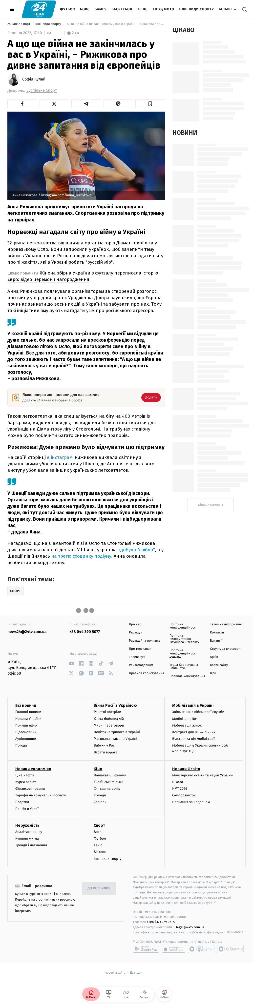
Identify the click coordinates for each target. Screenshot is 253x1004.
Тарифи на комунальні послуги (40, 795)
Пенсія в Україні (28, 809)
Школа (177, 782)
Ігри (213, 673)
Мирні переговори (109, 725)
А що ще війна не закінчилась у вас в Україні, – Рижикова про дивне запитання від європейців (115, 24)
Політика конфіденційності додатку (182, 653)
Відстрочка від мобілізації (193, 739)
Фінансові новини (30, 789)
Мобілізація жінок (187, 725)
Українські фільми (108, 782)
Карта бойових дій (109, 719)
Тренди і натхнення (31, 845)
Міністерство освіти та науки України (202, 775)
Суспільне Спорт (41, 90)
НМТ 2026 (179, 789)
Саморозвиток (184, 795)
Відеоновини (26, 732)
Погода (21, 745)
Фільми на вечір (107, 789)
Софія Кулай (33, 79)
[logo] (39, 9)
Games (101, 9)
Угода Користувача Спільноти (183, 666)
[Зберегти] (150, 104)
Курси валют (25, 782)
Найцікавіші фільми (110, 775)
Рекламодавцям (141, 665)
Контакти (217, 632)
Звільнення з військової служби (198, 712)
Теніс (142, 9)
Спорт (99, 825)
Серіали (100, 802)
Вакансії (216, 640)
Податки (22, 802)
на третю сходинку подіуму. (81, 556)
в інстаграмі (60, 457)
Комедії (100, 795)
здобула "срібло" (136, 549)
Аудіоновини (25, 739)
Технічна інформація (226, 624)
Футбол (67, 9)
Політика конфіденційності (182, 626)
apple (173, 949)
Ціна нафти (24, 775)
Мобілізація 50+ (185, 719)
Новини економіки (33, 769)
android (146, 949)
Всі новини (25, 705)
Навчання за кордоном (191, 802)
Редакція (135, 632)
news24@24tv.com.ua (27, 632)
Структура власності (225, 648)
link (71, 663)
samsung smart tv (230, 949)
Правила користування (146, 673)
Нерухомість (27, 825)
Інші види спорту (196, 9)
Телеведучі (137, 657)
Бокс (85, 9)
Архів (214, 657)
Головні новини (28, 712)
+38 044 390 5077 (84, 632)
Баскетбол (121, 9)
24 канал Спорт (19, 24)
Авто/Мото (163, 9)
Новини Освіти (186, 769)
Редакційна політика (144, 640)
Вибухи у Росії (105, 745)
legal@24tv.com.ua (190, 927)
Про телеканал (140, 648)
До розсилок (99, 888)
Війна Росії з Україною (115, 705)
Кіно (98, 769)
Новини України (28, 719)
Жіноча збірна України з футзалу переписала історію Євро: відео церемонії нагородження (82, 276)
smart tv (201, 949)
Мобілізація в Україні (193, 705)
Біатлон (100, 852)
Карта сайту (219, 665)
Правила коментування (187, 676)
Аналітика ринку (28, 832)
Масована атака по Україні (115, 739)
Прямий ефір (26, 725)
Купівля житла (27, 838)
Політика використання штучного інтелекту (184, 639)
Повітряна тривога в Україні (117, 732)
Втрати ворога (105, 752)
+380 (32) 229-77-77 (161, 922)
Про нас (135, 624)
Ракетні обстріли (107, 712)
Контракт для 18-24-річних (193, 732)
